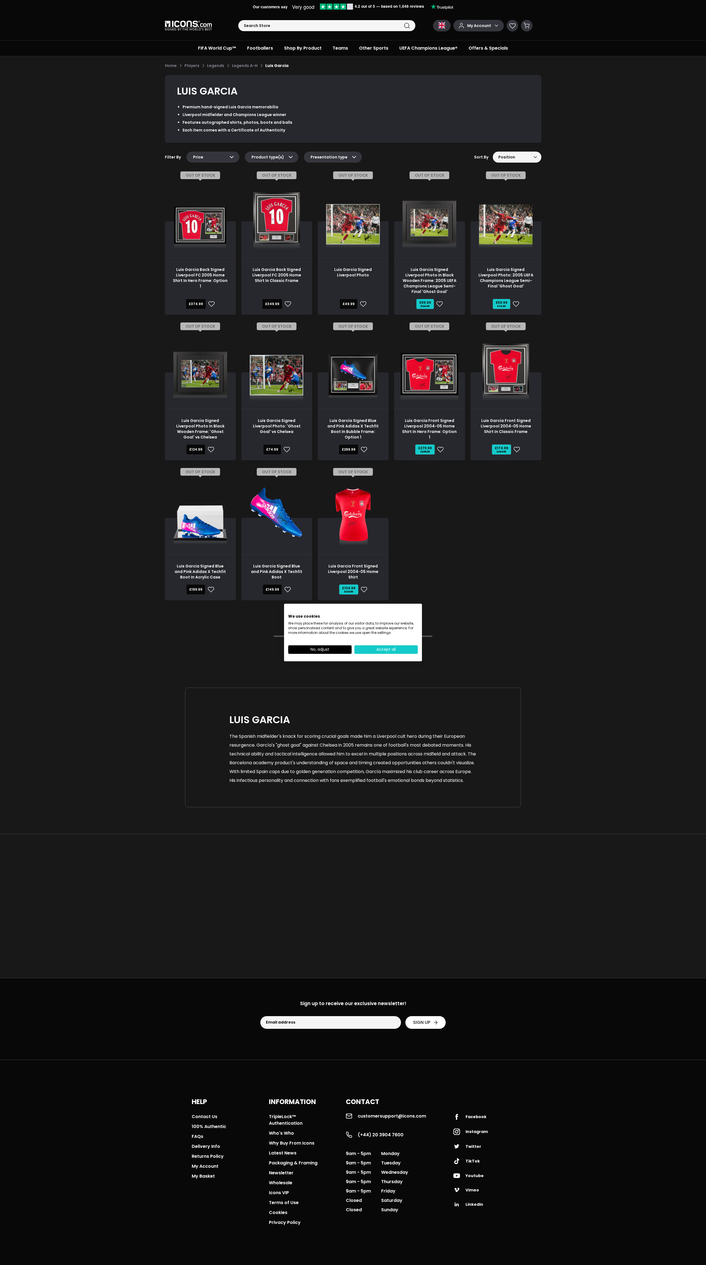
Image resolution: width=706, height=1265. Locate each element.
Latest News (282, 1153)
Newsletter (281, 1173)
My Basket (203, 1176)
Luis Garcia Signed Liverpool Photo (353, 272)
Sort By (481, 157)
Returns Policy (208, 1156)
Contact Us (204, 1116)
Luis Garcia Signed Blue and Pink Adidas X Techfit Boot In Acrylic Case (200, 571)
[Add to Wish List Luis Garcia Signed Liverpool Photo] (362, 304)
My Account (205, 1166)
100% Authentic (209, 1126)
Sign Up (421, 1022)
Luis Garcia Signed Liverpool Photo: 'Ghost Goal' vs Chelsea (277, 426)
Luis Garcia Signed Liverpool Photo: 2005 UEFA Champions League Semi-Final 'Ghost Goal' (505, 278)
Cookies (278, 1212)
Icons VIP (279, 1192)
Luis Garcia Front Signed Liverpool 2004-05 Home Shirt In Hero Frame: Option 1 (429, 429)
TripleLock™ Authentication (286, 1119)
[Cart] (527, 25)
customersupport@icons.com (392, 1116)
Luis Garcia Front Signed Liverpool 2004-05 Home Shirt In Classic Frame (506, 426)
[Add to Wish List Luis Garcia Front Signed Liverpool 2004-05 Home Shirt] (363, 589)
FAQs (197, 1136)
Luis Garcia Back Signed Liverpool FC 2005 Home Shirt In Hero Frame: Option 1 (200, 278)
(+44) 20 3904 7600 (380, 1135)
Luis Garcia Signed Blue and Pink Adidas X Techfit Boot (276, 571)
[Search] (407, 26)
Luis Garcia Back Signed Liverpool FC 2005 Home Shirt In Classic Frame (276, 275)
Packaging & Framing (293, 1163)
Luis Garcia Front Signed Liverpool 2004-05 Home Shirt (353, 571)
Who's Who (281, 1133)
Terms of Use (284, 1202)
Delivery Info (206, 1146)
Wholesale (280, 1183)
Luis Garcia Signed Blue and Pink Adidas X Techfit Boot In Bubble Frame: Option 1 (353, 429)
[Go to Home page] (188, 26)
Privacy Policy (285, 1222)
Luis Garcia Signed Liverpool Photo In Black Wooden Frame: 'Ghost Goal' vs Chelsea (200, 429)
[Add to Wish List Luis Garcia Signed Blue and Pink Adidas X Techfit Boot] (286, 589)
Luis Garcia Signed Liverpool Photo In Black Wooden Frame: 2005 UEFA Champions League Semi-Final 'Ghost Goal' (429, 280)
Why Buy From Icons (291, 1143)
